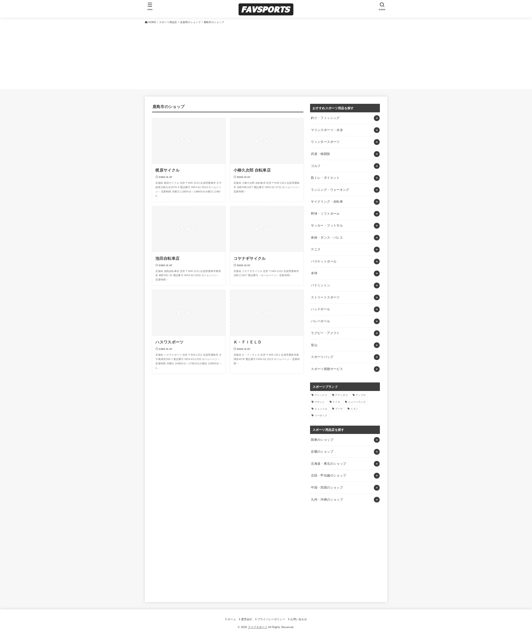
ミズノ (354, 408)
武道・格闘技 (320, 154)
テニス (315, 249)
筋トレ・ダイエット (325, 177)
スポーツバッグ (322, 357)
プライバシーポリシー (271, 619)
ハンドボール (320, 309)
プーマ (339, 408)
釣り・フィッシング (325, 118)
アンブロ (361, 395)
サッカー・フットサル (327, 225)
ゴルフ (315, 166)
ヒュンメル (321, 408)
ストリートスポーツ (325, 297)
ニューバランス (357, 402)
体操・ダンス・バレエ (327, 237)
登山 (314, 345)
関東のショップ (322, 439)
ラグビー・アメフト (325, 333)
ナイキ (336, 402)
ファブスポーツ (257, 627)
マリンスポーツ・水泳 (327, 130)
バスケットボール (323, 261)
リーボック (321, 415)
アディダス (341, 395)
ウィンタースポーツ (325, 141)
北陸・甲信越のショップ (328, 475)
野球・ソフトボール (325, 213)
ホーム (232, 619)
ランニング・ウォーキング (330, 189)
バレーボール (320, 321)
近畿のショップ (322, 451)
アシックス (321, 395)
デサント (320, 402)
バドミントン (320, 285)
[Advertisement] (266, 56)
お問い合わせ (298, 619)
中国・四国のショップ (327, 487)
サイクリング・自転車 (327, 201)
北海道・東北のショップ (328, 463)
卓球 (314, 273)
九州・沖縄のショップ (327, 499)
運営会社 (246, 619)
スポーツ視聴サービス (327, 369)
